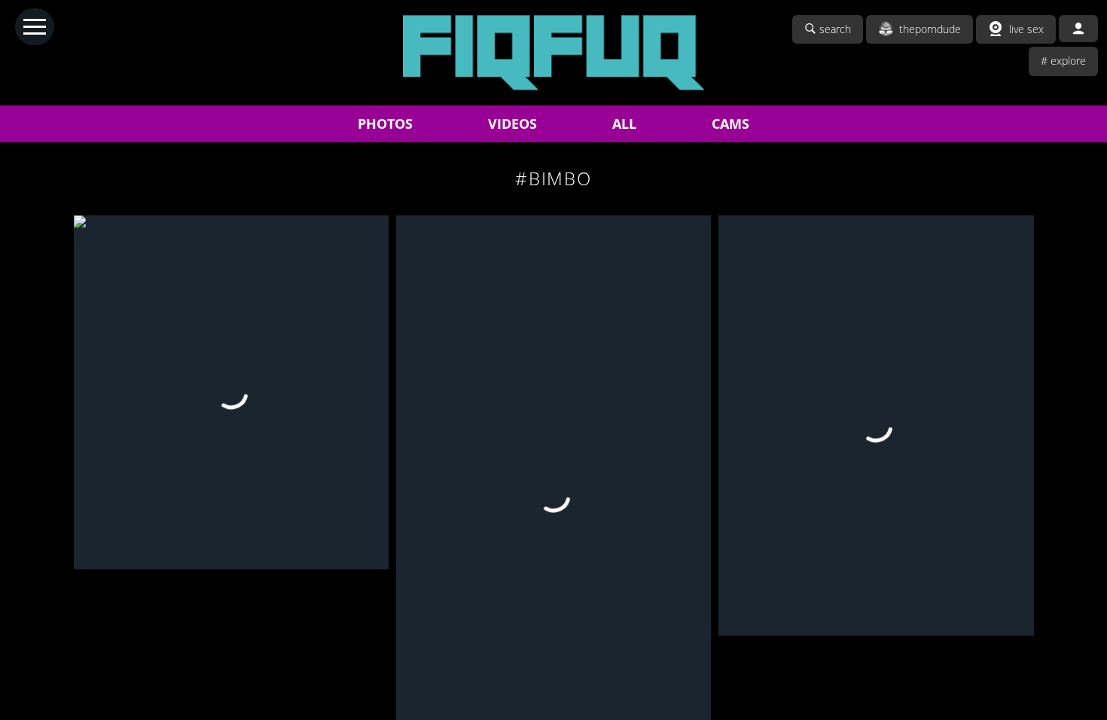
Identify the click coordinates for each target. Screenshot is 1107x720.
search (835, 29)
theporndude (930, 29)
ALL (624, 123)
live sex (1026, 29)
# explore (1063, 60)
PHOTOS (385, 123)
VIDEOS (512, 123)
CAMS (730, 123)
